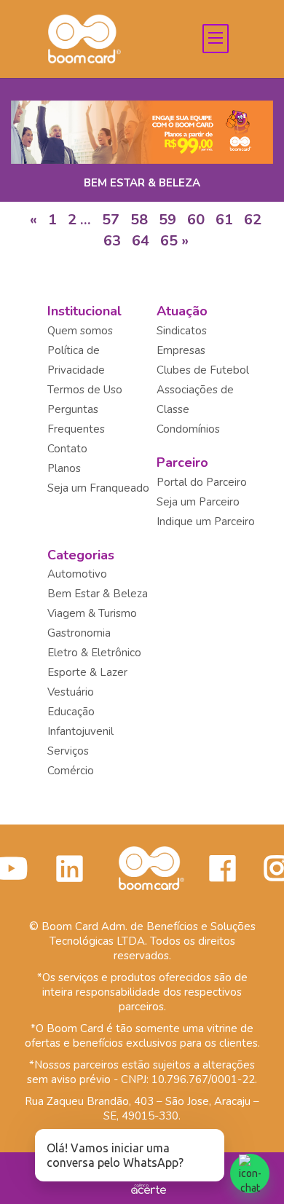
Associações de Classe (195, 399)
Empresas (181, 350)
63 (112, 241)
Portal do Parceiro (202, 482)
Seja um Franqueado (98, 488)
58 (139, 219)
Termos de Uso (84, 389)
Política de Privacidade (76, 360)
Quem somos (80, 330)
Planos (64, 468)
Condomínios (188, 429)
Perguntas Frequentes (76, 419)
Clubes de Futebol (203, 370)
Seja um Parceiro (198, 502)
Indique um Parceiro (206, 521)
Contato (67, 448)
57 (110, 219)
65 (169, 241)
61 (224, 219)
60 (196, 219)
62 (252, 219)
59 (167, 219)
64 (140, 241)
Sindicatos (182, 330)
